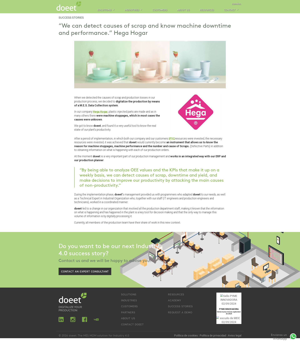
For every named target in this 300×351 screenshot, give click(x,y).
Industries (132, 9)
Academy (174, 300)
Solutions (104, 9)
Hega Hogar (100, 111)
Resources (207, 9)
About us (183, 9)
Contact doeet (132, 324)
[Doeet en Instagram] (72, 321)
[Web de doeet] (73, 298)
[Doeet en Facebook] (84, 321)
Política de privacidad (213, 335)
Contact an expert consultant (85, 271)
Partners (128, 312)
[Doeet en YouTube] (96, 321)
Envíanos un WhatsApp (279, 337)
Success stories (71, 17)
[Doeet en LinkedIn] (61, 321)
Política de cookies (186, 335)
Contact (230, 9)
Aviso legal (234, 335)
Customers (159, 9)
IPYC (172, 138)
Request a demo (180, 312)
